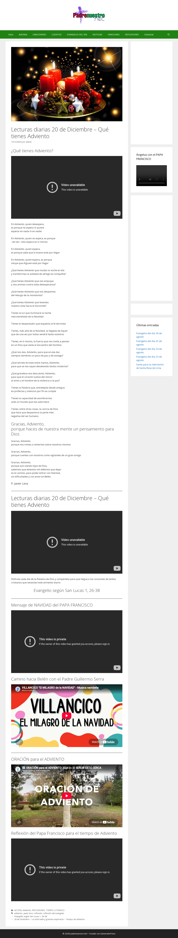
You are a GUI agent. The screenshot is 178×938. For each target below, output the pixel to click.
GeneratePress (108, 933)
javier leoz (28, 913)
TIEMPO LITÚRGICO (55, 910)
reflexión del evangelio (53, 913)
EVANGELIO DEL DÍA (77, 34)
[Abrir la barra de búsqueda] (168, 34)
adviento (18, 913)
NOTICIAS (97, 34)
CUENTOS (56, 34)
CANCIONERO (39, 34)
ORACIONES (114, 34)
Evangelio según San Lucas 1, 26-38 (30, 916)
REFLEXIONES (132, 34)
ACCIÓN (18, 910)
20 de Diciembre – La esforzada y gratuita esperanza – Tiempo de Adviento (49, 919)
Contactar (149, 34)
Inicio (10, 34)
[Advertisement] (157, 96)
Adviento (27, 910)
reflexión (38, 913)
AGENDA (23, 34)
